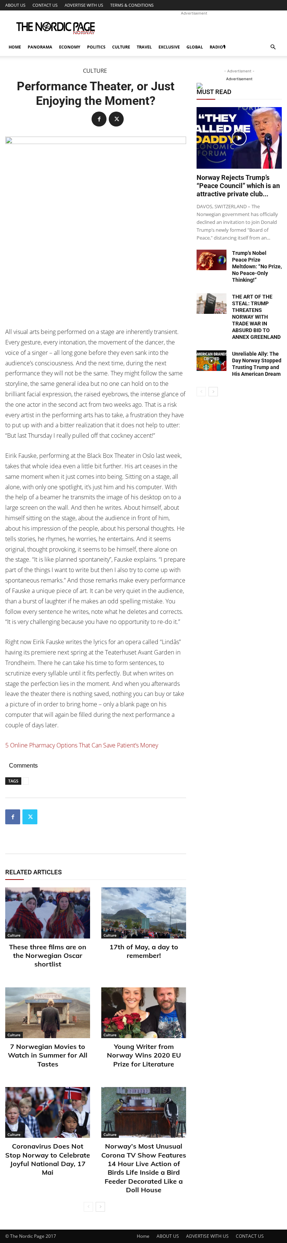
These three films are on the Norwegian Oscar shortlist (47, 956)
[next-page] (100, 1207)
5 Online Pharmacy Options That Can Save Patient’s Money (81, 745)
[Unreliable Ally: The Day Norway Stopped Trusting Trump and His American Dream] (211, 360)
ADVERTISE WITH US (84, 5)
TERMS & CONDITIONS (132, 5)
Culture (121, 47)
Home (15, 47)
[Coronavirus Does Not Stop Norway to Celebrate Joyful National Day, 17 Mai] (47, 1112)
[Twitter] (116, 119)
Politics (96, 47)
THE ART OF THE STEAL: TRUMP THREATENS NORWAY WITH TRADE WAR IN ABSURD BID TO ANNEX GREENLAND (256, 317)
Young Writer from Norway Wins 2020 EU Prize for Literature (144, 1055)
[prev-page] (88, 1207)
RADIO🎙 (217, 47)
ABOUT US (15, 5)
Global (194, 47)
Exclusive (169, 47)
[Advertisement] (194, 27)
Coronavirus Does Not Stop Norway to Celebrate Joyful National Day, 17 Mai (47, 1159)
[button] (273, 47)
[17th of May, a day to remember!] (143, 912)
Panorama (40, 47)
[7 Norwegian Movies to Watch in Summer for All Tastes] (47, 1012)
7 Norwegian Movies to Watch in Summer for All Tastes (47, 1055)
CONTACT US (45, 5)
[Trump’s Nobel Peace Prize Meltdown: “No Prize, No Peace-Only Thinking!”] (211, 260)
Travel (144, 47)
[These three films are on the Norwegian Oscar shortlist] (47, 912)
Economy (69, 47)
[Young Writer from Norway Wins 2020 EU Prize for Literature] (143, 1012)
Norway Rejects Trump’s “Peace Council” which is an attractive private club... (238, 186)
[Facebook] (99, 119)
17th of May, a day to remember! (143, 951)
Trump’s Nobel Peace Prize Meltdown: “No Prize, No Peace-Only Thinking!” (257, 266)
